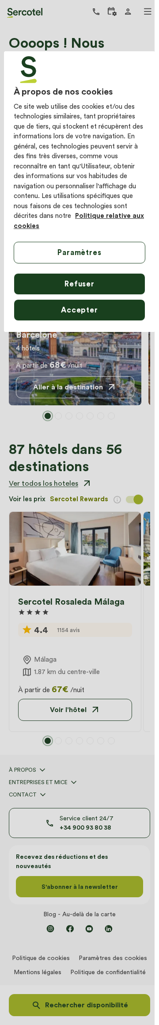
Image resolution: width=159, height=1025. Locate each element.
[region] (79, 191)
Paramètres (79, 252)
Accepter (79, 309)
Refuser (79, 283)
